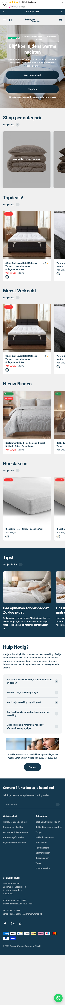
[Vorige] (3, 12)
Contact (32, 767)
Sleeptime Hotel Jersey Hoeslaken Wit (23, 529)
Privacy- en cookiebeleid (15, 822)
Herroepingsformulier (13, 837)
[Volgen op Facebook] (5, 924)
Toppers (39, 832)
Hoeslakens (41, 842)
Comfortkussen (43, 853)
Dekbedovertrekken (45, 837)
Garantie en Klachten (13, 827)
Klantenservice (43, 868)
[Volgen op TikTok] (20, 924)
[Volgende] (61, 12)
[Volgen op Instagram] (13, 924)
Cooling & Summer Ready (48, 822)
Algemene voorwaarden (14, 842)
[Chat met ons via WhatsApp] (58, 998)
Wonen (39, 863)
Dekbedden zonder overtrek (49, 827)
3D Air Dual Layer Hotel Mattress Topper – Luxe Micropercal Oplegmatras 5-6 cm (21, 266)
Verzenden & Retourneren (15, 832)
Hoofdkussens (42, 848)
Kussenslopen (42, 858)
